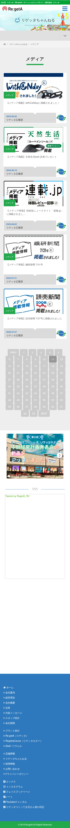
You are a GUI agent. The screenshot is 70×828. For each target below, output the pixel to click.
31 (44, 379)
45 (44, 393)
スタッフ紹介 (12, 718)
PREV (13, 352)
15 (26, 366)
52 (44, 400)
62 (25, 413)
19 (61, 366)
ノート (9, 796)
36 (26, 386)
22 (26, 372)
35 (18, 386)
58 (35, 406)
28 (18, 379)
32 (52, 379)
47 (61, 393)
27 (9, 379)
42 (18, 393)
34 (9, 386)
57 (26, 406)
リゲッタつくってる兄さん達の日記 (24, 807)
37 (35, 386)
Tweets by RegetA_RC (17, 496)
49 (18, 400)
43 (26, 393)
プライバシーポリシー (17, 773)
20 (9, 372)
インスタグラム (14, 786)
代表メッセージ (13, 712)
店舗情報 (10, 753)
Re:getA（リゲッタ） (16, 735)
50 (26, 400)
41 (9, 393)
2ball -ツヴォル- (13, 745)
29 (26, 379)
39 (52, 386)
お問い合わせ (12, 768)
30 (35, 379)
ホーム (9, 687)
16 (35, 366)
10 (44, 359)
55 (9, 406)
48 (9, 400)
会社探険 (10, 723)
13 (9, 366)
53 (52, 400)
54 (61, 400)
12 (61, 359)
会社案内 (10, 692)
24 (44, 372)
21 (18, 372)
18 (52, 366)
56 (18, 406)
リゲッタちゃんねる (18, 44)
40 (61, 386)
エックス (10, 781)
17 (44, 366)
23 (35, 372)
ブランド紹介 (12, 730)
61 (61, 406)
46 (52, 393)
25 (52, 372)
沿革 (7, 707)
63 (33, 413)
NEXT (44, 413)
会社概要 (10, 702)
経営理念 (10, 697)
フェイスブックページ (17, 791)
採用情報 (10, 763)
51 (35, 400)
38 (44, 386)
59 (44, 406)
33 (61, 379)
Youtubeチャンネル (16, 801)
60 (52, 406)
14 (18, 366)
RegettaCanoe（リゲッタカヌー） (23, 740)
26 (61, 372)
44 (35, 393)
